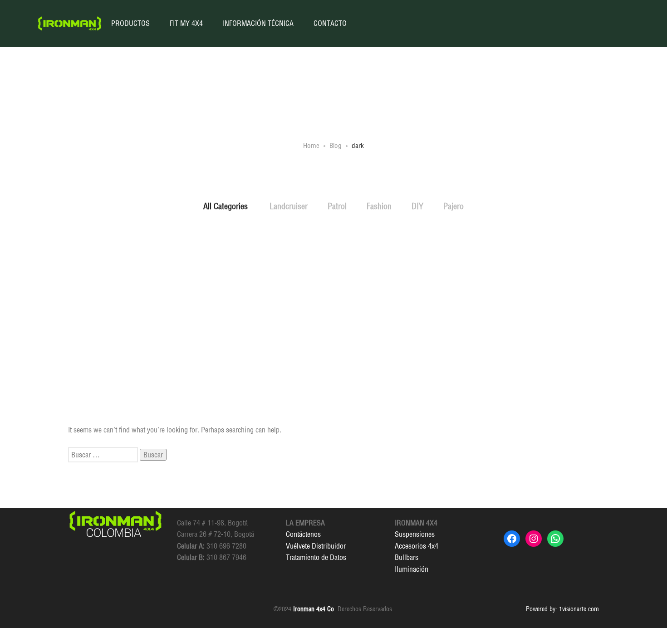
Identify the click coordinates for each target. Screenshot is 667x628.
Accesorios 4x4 (416, 545)
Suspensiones (415, 534)
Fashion (379, 206)
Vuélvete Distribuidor (316, 545)
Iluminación (411, 569)
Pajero (453, 206)
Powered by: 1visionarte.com (562, 609)
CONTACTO (330, 23)
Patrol (337, 206)
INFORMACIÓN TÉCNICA (258, 23)
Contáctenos (303, 534)
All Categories (225, 206)
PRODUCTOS (130, 23)
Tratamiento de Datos (316, 557)
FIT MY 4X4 (186, 23)
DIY (417, 206)
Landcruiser (289, 206)
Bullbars (406, 557)
